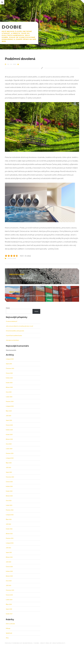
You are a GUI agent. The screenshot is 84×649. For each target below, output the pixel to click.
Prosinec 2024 (9, 401)
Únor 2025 (8, 392)
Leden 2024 (9, 448)
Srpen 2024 (9, 420)
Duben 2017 (9, 614)
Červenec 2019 (10, 590)
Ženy (7, 638)
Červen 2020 (9, 566)
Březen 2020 (9, 576)
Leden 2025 (9, 397)
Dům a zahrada (10, 623)
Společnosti (9, 633)
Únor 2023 (8, 500)
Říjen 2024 (9, 411)
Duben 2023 (9, 491)
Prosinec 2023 (9, 453)
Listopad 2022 (10, 514)
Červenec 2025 (10, 368)
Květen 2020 (9, 571)
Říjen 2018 (9, 604)
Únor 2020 (8, 581)
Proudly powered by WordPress (19, 643)
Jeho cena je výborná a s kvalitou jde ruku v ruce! (19, 326)
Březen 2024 (9, 439)
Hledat (8, 308)
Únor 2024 (8, 444)
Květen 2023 (9, 486)
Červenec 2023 (10, 477)
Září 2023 (8, 467)
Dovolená (12, 258)
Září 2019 (8, 585)
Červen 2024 (9, 425)
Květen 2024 (9, 430)
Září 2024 (8, 415)
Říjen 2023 (9, 463)
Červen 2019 (9, 595)
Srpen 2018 (9, 609)
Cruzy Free (44, 643)
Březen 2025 (9, 387)
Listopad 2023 (10, 458)
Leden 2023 (9, 505)
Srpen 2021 (9, 552)
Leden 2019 (9, 599)
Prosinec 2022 (9, 510)
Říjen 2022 (9, 519)
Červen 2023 (9, 481)
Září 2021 (8, 547)
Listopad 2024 (10, 406)
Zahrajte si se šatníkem (12, 340)
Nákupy (8, 628)
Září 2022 (8, 524)
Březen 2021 (9, 557)
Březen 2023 (9, 496)
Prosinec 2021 (9, 538)
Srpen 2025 (9, 363)
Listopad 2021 (10, 543)
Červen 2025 (9, 373)
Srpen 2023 (9, 472)
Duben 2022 (9, 529)
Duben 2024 (9, 434)
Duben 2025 (9, 382)
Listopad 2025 (10, 359)
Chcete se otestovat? (11, 321)
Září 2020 (8, 562)
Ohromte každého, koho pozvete (15, 331)
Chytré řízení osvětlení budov (14, 335)
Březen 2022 (9, 533)
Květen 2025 (9, 378)
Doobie (12, 27)
